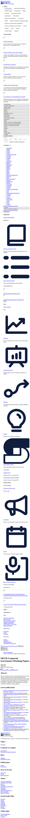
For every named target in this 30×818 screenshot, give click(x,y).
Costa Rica (8, 198)
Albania (8, 149)
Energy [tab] (17, 28)
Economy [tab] (7, 13)
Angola (8, 153)
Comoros (8, 195)
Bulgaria (8, 180)
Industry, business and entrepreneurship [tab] (19, 20)
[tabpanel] (16, 68)
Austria (8, 159)
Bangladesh (9, 164)
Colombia (8, 194)
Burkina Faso (9, 181)
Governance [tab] (20, 18)
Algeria (8, 150)
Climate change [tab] (8, 10)
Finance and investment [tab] (10, 18)
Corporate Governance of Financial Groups (13, 715)
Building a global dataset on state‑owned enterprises (15, 690)
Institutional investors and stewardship (12, 697)
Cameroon (8, 186)
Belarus (8, 167)
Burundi (8, 182)
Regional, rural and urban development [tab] (14, 23)
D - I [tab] (11, 139)
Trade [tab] (12, 28)
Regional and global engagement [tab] (17, 141)
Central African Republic (12, 189)
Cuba (7, 202)
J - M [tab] (15, 139)
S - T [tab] (25, 139)
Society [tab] (25, 25)
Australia (8, 158)
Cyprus (8, 203)
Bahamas (8, 162)
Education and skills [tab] (16, 13)
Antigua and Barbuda (11, 154)
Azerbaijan (8, 161)
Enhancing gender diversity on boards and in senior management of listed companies (15, 693)
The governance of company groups (11, 709)
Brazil (7, 177)
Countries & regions (8, 135)
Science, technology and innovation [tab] (13, 25)
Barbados (8, 166)
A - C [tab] (6, 139)
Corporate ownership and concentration (12, 699)
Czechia (8, 204)
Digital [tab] (24, 10)
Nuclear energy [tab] (8, 30)
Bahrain (8, 163)
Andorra (8, 152)
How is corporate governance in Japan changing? (14, 724)
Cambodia (8, 185)
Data (5, 301)
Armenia (8, 157)
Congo (8, 197)
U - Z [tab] (6, 141)
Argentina (8, 155)
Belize (7, 170)
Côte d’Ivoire (9, 199)
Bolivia (8, 173)
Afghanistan (9, 148)
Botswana (8, 176)
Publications (6, 211)
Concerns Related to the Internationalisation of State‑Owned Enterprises (14, 718)
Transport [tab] (16, 30)
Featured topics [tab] (8, 8)
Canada (8, 188)
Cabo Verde (9, 184)
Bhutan (8, 172)
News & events (7, 482)
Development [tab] (17, 10)
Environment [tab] (16, 15)
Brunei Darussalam (10, 179)
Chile (7, 191)
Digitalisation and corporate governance (12, 702)
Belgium (8, 168)
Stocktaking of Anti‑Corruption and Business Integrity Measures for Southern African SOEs (15, 721)
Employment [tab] (8, 15)
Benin (7, 171)
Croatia (8, 201)
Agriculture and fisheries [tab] (19, 8)
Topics (5, 6)
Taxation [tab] (7, 28)
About (5, 609)
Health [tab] (6, 20)
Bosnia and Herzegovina (12, 175)
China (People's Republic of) (13, 193)
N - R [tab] (20, 139)
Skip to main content (5, 1)
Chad (7, 190)
